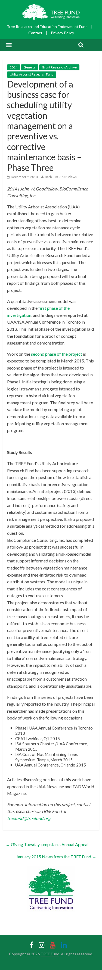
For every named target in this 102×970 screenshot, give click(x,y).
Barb (48, 177)
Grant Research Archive (59, 67)
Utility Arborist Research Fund (32, 74)
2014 (13, 67)
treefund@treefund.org (28, 818)
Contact (35, 32)
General (30, 67)
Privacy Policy (62, 32)
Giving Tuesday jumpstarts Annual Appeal (47, 844)
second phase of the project (56, 353)
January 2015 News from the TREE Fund (56, 856)
